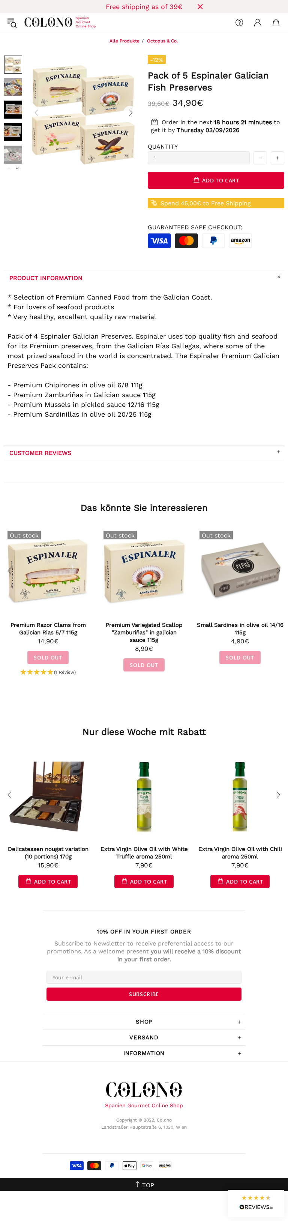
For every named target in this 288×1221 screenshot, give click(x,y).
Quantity (163, 146)
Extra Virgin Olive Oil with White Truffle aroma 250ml (144, 853)
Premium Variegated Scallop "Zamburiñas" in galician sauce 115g (144, 632)
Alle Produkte (125, 41)
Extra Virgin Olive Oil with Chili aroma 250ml (240, 853)
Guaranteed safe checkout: (195, 227)
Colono (30, 22)
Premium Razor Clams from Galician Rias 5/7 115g (48, 629)
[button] (48, 672)
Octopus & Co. (162, 41)
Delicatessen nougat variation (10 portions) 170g (48, 853)
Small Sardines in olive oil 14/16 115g (240, 629)
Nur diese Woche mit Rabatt (144, 732)
